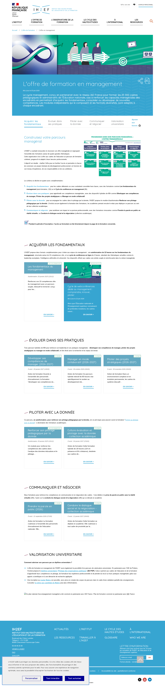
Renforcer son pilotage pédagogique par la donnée (41, 433)
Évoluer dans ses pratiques (55, 122)
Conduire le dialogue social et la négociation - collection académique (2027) (82, 510)
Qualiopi (16, 656)
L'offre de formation (36, 21)
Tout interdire (52, 678)
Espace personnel (146, 5)
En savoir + (49, 314)
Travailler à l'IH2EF (87, 639)
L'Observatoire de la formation (62, 21)
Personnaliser (31, 678)
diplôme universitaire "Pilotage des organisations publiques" (64, 571)
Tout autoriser (74, 678)
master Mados (45, 580)
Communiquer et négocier (97, 122)
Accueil (14, 30)
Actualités (61, 629)
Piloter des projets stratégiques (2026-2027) (121, 361)
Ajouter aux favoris (135, 123)
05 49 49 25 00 (17, 646)
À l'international (115, 21)
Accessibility (134, 4)
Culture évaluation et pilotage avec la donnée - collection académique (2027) (82, 435)
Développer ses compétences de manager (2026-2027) (40, 361)
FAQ (13, 652)
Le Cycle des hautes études (90, 21)
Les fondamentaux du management (40, 268)
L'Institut (17, 22)
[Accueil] (20, 10)
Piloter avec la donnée (76, 122)
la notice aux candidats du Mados (47, 583)
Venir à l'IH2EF (18, 649)
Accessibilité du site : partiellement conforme (118, 671)
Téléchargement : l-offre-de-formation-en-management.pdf (147, 81)
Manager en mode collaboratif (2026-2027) (82, 361)
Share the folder (139, 80)
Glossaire (111, 637)
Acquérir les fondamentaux (32, 123)
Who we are (125, 5)
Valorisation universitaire (117, 122)
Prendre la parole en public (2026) (40, 508)
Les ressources (136, 21)
